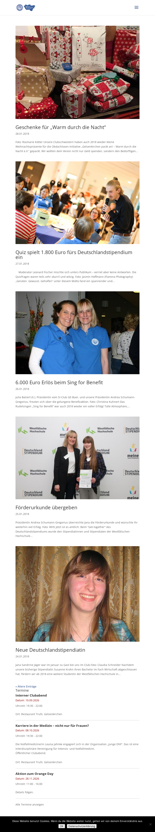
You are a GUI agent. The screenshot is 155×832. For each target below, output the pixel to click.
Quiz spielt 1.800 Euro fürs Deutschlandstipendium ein (74, 254)
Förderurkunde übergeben (46, 507)
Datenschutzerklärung (81, 826)
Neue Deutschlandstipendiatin (50, 649)
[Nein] (150, 824)
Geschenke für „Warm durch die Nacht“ (61, 127)
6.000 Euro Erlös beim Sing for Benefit (59, 382)
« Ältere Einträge (26, 686)
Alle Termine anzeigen (30, 804)
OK (62, 826)
